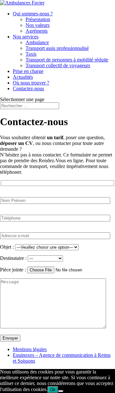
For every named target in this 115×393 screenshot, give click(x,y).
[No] (60, 391)
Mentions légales (30, 349)
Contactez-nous (28, 88)
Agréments (37, 31)
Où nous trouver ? (31, 82)
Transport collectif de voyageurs (58, 65)
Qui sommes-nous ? (33, 13)
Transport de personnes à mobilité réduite (67, 59)
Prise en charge (28, 71)
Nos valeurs (38, 25)
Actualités (23, 77)
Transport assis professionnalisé (57, 48)
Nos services (25, 36)
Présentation (38, 19)
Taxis (31, 54)
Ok (53, 389)
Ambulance (37, 42)
